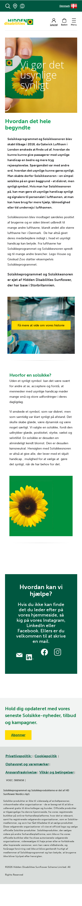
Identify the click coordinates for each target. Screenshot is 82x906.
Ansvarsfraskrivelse (21, 772)
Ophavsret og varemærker (27, 764)
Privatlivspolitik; (18, 756)
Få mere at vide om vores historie (41, 325)
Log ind (54, 25)
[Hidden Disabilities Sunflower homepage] (20, 21)
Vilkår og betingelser (56, 772)
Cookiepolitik (46, 756)
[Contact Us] (19, 654)
